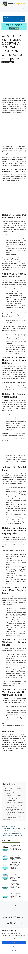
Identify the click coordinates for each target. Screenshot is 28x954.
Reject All (14, 950)
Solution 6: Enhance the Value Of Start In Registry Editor (14, 806)
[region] (14, 941)
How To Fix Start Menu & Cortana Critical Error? (12, 789)
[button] (20, 8)
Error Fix (4, 62)
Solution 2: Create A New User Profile (14, 796)
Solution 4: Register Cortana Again (15, 802)
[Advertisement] (14, 83)
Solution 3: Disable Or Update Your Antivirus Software (15, 799)
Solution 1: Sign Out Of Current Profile (14, 792)
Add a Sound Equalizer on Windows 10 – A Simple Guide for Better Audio (15, 895)
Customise (14, 946)
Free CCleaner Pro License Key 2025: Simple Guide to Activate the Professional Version (15, 867)
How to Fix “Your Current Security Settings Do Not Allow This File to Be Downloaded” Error (15, 877)
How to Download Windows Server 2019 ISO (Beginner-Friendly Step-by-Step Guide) (15, 857)
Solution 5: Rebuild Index (13, 804)
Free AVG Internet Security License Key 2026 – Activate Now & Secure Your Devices (15, 849)
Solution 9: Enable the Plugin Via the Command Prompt (15, 816)
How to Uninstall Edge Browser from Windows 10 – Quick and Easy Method (15, 887)
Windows (11, 62)
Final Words (7, 819)
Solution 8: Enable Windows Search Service (15, 813)
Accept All (14, 942)
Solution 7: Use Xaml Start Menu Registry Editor (14, 810)
